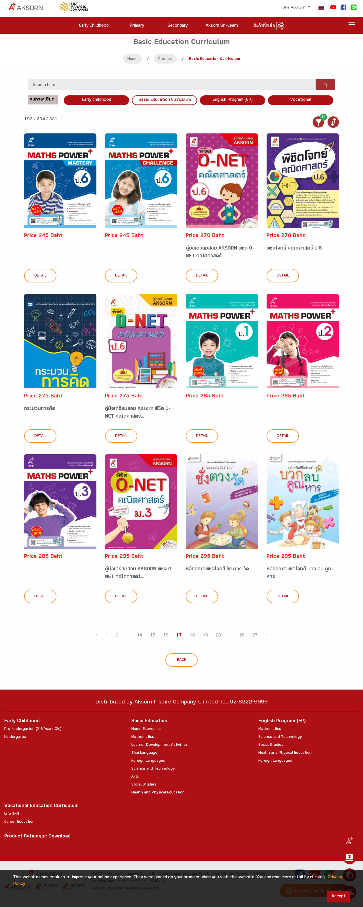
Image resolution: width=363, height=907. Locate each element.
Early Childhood (22, 721)
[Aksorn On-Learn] (349, 857)
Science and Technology (153, 769)
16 (165, 636)
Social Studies (143, 785)
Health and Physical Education (158, 793)
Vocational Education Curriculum (41, 806)
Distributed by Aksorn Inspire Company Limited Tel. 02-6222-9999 (181, 702)
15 (152, 636)
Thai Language (144, 753)
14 (139, 636)
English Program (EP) (232, 100)
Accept (338, 896)
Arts (135, 777)
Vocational (300, 100)
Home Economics (146, 729)
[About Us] (349, 840)
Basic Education (149, 721)
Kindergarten (16, 737)
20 (218, 636)
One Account (294, 8)
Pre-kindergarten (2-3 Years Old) (33, 729)
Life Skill (11, 814)
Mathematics (142, 737)
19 (205, 636)
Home (132, 59)
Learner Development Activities (159, 745)
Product (165, 59)
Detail (40, 276)
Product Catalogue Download (37, 837)
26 (241, 636)
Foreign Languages (148, 761)
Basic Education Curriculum (164, 100)
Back (181, 660)
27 (255, 636)
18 (192, 636)
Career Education (19, 822)
